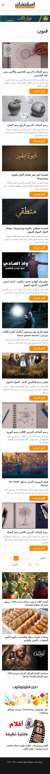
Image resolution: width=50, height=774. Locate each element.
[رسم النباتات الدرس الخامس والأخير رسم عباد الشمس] (25, 55)
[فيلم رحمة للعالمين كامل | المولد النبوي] (25, 366)
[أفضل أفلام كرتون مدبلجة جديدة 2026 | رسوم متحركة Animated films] (25, 585)
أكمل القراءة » (39, 91)
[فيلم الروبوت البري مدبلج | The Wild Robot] (25, 465)
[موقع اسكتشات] (25, 5)
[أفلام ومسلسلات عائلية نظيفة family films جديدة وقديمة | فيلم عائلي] (25, 730)
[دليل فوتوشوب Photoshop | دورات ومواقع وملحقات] (25, 694)
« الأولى (43, 558)
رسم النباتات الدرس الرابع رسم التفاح (27, 125)
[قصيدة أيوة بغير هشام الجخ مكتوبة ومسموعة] (25, 158)
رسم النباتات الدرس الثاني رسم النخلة (27, 532)
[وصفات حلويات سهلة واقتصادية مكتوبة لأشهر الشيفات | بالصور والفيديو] (25, 621)
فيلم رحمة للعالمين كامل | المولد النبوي (27, 382)
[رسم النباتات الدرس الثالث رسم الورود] (25, 415)
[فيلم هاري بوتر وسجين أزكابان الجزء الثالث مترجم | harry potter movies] (25, 315)
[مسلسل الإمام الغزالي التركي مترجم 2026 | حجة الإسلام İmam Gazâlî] (25, 657)
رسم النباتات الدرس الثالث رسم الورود (27, 432)
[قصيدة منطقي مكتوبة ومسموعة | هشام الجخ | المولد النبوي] (25, 212)
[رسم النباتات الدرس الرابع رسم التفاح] (25, 108)
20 (30, 564)
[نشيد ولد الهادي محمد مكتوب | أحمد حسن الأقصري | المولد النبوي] (25, 265)
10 (37, 564)
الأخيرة (15, 564)
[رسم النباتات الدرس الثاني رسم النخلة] (25, 516)
